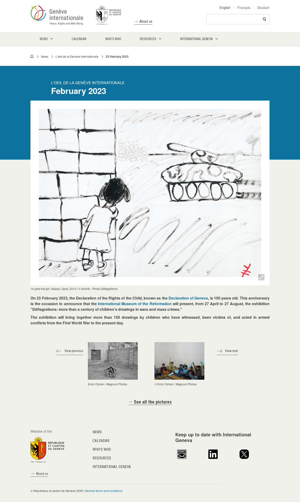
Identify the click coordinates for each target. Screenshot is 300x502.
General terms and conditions (103, 491)
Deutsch (263, 7)
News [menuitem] (44, 39)
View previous (73, 351)
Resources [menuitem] (148, 39)
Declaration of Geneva (188, 298)
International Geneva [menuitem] (196, 39)
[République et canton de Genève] (47, 448)
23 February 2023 (117, 56)
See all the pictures (153, 402)
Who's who (102, 449)
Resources (102, 458)
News (44, 56)
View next (231, 351)
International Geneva (112, 467)
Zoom (261, 277)
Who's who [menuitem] (113, 39)
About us (145, 21)
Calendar (101, 440)
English (225, 7)
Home (32, 56)
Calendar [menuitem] (79, 39)
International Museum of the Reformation (135, 303)
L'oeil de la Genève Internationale (77, 56)
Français (243, 7)
